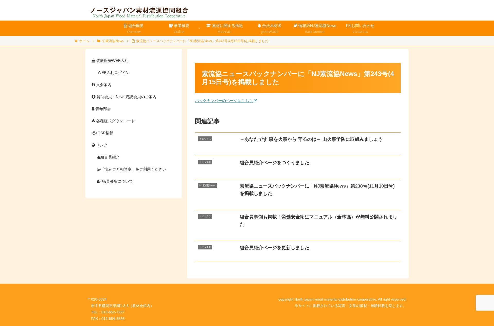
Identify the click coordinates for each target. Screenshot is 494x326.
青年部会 (102, 109)
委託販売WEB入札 (111, 60)
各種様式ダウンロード (115, 121)
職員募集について (117, 181)
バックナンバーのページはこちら (224, 100)
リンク (101, 145)
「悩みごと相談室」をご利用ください (133, 169)
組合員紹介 (110, 157)
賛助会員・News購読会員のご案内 (125, 97)
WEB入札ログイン (113, 72)
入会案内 (103, 84)
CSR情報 (104, 133)
